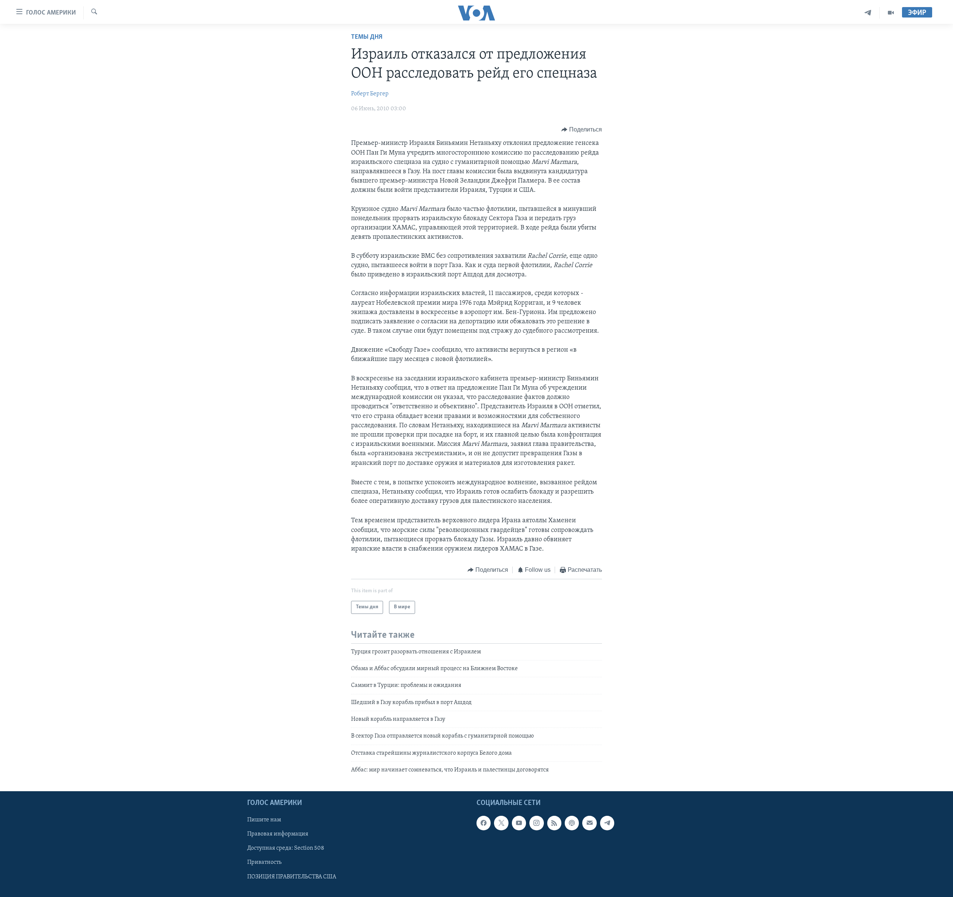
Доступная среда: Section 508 (285, 848)
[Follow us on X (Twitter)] (501, 823)
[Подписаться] (589, 823)
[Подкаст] (572, 823)
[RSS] (554, 823)
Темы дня (366, 37)
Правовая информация (277, 834)
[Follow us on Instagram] (536, 823)
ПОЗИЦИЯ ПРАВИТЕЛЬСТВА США (291, 876)
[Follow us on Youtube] (519, 823)
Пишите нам (264, 820)
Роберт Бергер (370, 94)
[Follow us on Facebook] (483, 823)
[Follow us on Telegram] (607, 823)
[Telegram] (868, 13)
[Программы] (891, 13)
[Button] (581, 129)
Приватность (264, 862)
